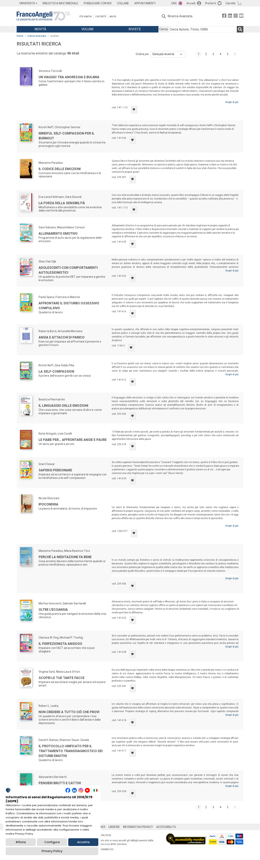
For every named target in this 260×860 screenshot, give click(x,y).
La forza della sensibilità (62, 203)
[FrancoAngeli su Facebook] (224, 16)
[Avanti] (235, 54)
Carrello (231, 3)
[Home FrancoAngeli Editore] (43, 16)
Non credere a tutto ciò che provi (69, 712)
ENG (174, 3)
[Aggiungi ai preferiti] (134, 110)
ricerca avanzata (36, 36)
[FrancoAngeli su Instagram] (236, 16)
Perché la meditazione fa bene (65, 557)
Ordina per (142, 54)
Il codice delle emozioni (60, 169)
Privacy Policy (52, 851)
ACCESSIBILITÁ (166, 827)
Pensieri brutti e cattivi (60, 783)
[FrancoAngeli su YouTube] (241, 16)
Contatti (100, 16)
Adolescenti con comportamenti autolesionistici (68, 270)
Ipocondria (48, 504)
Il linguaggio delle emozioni (63, 406)
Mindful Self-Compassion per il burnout (66, 135)
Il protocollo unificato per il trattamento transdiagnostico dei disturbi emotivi (71, 751)
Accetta (83, 842)
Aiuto (112, 16)
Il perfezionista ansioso (60, 644)
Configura (52, 842)
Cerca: (163, 29)
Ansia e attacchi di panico (61, 337)
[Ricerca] (240, 29)
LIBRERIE (114, 827)
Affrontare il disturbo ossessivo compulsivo (69, 305)
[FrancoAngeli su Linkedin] (230, 16)
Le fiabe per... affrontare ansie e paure (73, 440)
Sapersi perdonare (55, 470)
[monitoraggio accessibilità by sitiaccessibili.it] (186, 836)
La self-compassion (56, 371)
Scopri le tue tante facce (61, 678)
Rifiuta (21, 842)
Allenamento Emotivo (58, 233)
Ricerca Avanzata (180, 16)
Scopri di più (231, 102)
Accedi (190, 3)
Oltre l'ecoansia (53, 610)
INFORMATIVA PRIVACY (138, 827)
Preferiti (210, 3)
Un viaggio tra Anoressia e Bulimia (69, 77)
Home (20, 36)
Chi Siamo (85, 16)
